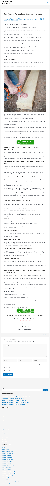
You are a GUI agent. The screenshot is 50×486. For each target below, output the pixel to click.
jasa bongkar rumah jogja (7, 453)
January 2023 (5, 431)
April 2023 (4, 425)
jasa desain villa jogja (6, 463)
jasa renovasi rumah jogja (35, 18)
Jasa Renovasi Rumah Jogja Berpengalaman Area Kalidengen (16, 396)
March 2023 (5, 427)
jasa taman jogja (5, 477)
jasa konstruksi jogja (16, 18)
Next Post (46, 334)
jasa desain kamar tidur (7, 455)
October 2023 (5, 413)
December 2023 (6, 409)
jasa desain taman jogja (7, 461)
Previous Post (5, 334)
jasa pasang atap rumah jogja (8, 471)
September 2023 (6, 415)
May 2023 (4, 423)
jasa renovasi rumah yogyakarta (11, 20)
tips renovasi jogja (6, 483)
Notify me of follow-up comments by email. (13, 367)
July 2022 (4, 439)
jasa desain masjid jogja (7, 457)
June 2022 (4, 441)
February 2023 (5, 429)
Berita (3, 447)
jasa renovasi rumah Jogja (19, 302)
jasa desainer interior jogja (8, 465)
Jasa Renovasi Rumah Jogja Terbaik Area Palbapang (13, 398)
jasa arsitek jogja (7, 18)
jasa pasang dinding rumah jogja (9, 473)
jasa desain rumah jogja (7, 459)
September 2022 (6, 435)
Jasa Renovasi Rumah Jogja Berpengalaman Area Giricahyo (15, 402)
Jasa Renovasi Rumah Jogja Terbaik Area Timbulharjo (14, 400)
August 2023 (5, 417)
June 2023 (4, 421)
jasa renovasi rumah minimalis (37, 19)
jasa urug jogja (5, 479)
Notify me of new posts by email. (11, 370)
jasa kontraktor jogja (25, 18)
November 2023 (5, 411)
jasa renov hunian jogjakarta (24, 19)
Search (3, 388)
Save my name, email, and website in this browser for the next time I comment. (22, 364)
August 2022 (5, 437)
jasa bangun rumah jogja (7, 451)
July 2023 (4, 419)
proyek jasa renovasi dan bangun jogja (10, 481)
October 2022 (5, 433)
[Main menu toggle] (47, 2)
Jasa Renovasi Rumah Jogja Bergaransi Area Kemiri (13, 404)
